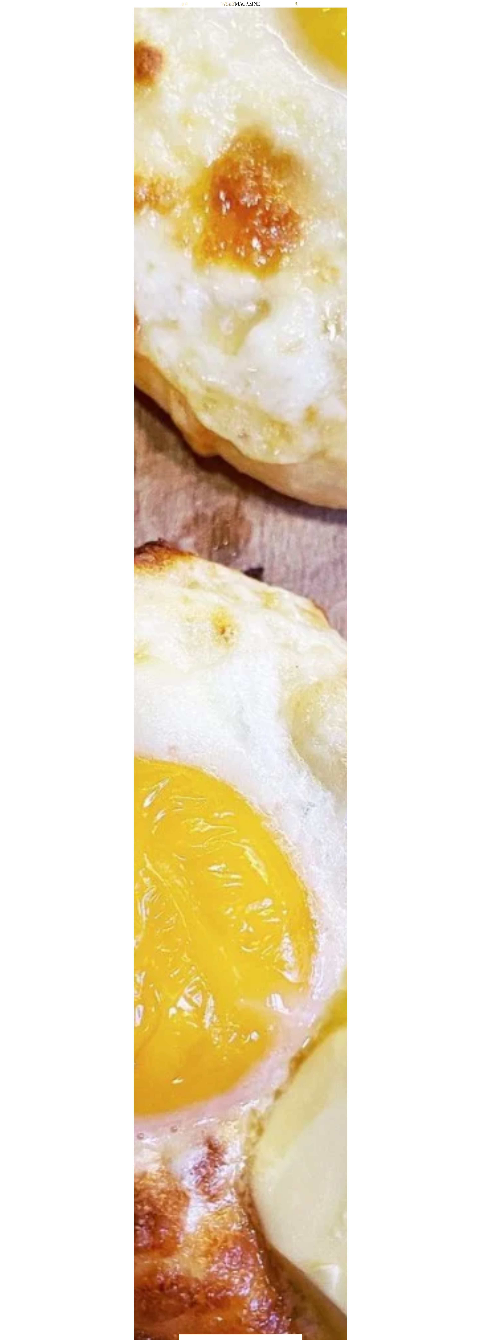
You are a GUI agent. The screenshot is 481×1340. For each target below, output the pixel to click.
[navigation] (185, 4)
